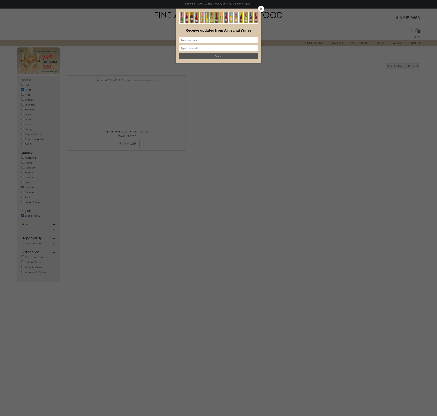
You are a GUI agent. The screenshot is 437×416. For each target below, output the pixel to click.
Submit (218, 56)
